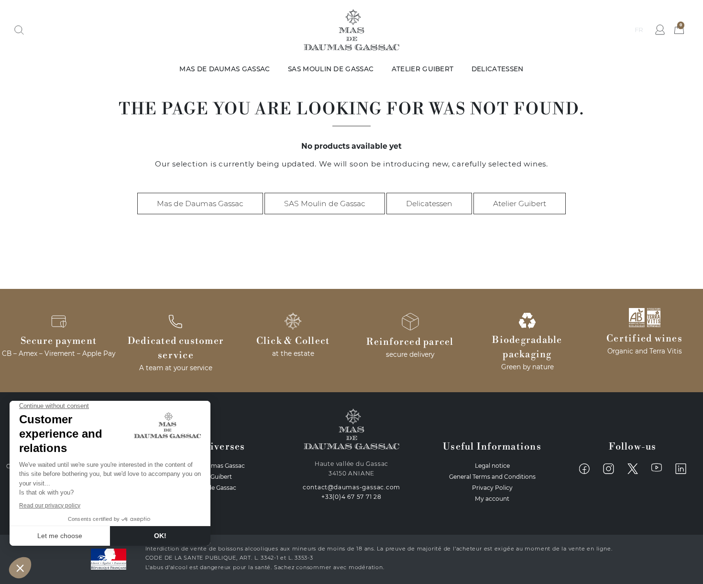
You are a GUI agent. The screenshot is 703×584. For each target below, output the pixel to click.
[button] (19, 30)
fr (639, 29)
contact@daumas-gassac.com (352, 487)
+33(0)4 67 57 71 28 (351, 496)
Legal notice (492, 465)
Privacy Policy (492, 487)
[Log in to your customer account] (660, 29)
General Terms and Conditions (492, 476)
